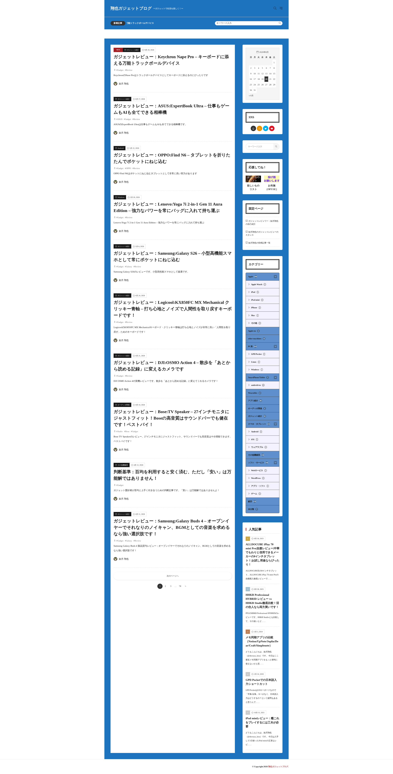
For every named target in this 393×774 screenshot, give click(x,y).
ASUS (119, 119)
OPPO (128, 168)
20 (266, 79)
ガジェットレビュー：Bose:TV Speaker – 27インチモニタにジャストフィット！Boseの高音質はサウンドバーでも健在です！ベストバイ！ (171, 418)
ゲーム (256, 493)
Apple (252, 276)
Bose (127, 431)
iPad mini (257, 300)
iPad (255, 292)
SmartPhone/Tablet (258, 377)
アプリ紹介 (255, 400)
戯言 (252, 501)
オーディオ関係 (124, 405)
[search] (280, 23)
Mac (255, 315)
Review (129, 70)
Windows (121, 197)
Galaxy (129, 266)
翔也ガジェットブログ (147, 8)
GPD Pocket (258, 354)
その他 (256, 323)
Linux (255, 362)
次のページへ (173, 576)
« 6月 (251, 95)
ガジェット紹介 (133, 50)
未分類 (252, 509)
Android (121, 148)
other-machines (256, 338)
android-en (257, 385)
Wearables (254, 393)
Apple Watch (258, 284)
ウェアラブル (259, 447)
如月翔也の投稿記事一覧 (259, 243)
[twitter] (265, 128)
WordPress (257, 478)
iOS (254, 439)
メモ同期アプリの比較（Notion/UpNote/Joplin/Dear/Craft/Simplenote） (262, 641)
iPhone (256, 307)
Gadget (120, 70)
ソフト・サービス (258, 462)
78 (180, 586)
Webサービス (259, 470)
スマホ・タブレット (259, 424)
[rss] (259, 128)
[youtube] (271, 128)
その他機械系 (123, 465)
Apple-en (253, 331)
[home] (253, 128)
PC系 (252, 346)
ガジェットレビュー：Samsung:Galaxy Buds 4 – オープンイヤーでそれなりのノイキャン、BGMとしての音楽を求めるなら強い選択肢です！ (172, 527)
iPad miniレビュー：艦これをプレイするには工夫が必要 (262, 722)
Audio (120, 431)
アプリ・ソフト (260, 486)
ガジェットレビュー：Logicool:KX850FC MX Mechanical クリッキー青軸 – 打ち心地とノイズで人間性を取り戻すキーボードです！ (173, 309)
